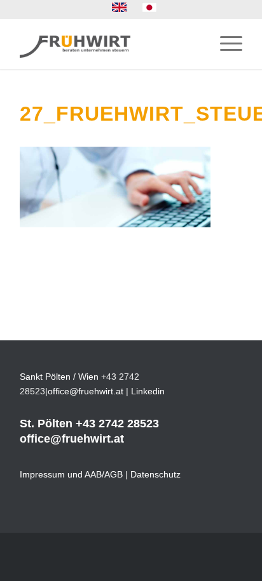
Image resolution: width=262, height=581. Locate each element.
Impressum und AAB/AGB (71, 474)
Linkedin (148, 391)
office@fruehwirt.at (85, 391)
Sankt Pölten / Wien (59, 376)
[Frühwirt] (109, 43)
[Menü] (224, 43)
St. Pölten (46, 423)
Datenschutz (155, 474)
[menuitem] (120, 8)
